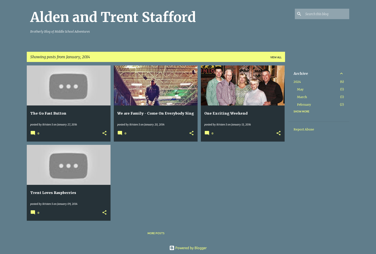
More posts (156, 233)
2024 (297, 82)
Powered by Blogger (191, 248)
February (304, 105)
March (302, 97)
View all (276, 57)
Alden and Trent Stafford (113, 17)
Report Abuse (304, 129)
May (300, 89)
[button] (104, 133)
